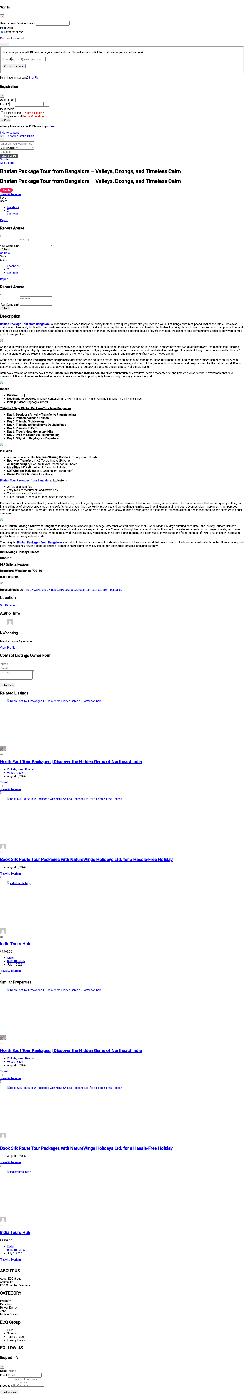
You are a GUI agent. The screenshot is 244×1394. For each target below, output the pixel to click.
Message (6, 1385)
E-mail (7, 59)
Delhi (10, 958)
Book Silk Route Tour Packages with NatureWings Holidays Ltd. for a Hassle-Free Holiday (86, 859)
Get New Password (14, 66)
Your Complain (9, 246)
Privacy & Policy (32, 112)
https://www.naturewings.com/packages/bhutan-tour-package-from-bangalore (74, 589)
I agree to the (24, 112)
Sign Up (34, 77)
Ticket (4, 782)
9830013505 (15, 773)
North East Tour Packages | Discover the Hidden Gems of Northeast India (71, 761)
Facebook (13, 207)
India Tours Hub (15, 943)
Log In (4, 44)
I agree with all (26, 116)
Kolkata (11, 769)
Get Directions (9, 605)
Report (4, 220)
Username (7, 99)
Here (52, 126)
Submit (5, 249)
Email (4, 104)
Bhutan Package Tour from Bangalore (25, 324)
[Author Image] (3, 750)
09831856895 (16, 961)
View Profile (7, 647)
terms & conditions (35, 116)
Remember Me (13, 32)
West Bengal (26, 769)
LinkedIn (12, 214)
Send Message (9, 1392)
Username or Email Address (17, 23)
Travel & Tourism (10, 194)
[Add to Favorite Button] (1, 754)
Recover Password (12, 38)
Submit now (7, 685)
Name (3, 1371)
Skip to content (9, 132)
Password (6, 27)
